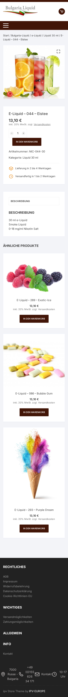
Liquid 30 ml (51, 35)
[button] (58, 51)
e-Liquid (36, 35)
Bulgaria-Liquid (20, 35)
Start (6, 35)
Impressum (10, 581)
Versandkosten (42, 124)
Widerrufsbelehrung (16, 586)
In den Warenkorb (27, 141)
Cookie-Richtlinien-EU (17, 596)
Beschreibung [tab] (20, 201)
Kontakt (8, 653)
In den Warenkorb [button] (34, 318)
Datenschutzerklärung (17, 591)
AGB (6, 576)
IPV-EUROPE (37, 691)
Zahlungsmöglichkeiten (18, 621)
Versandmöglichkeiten (17, 617)
